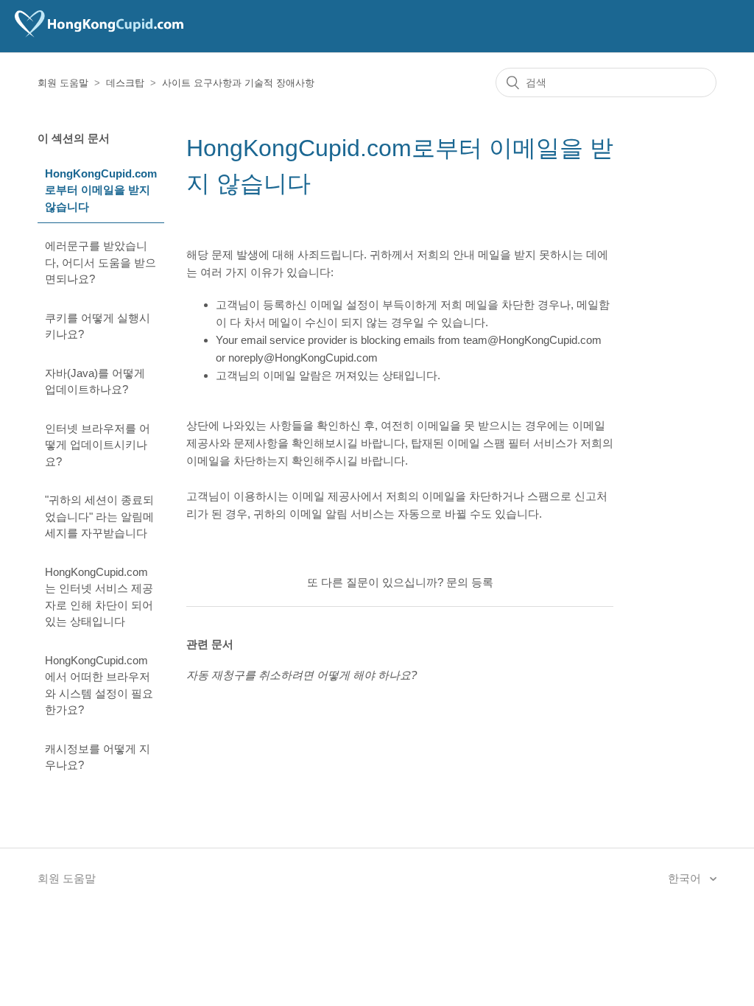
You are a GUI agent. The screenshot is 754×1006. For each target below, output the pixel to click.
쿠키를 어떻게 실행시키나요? (97, 326)
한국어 (686, 878)
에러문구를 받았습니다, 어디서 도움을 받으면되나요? (100, 262)
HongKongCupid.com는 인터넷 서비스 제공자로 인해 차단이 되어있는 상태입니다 (99, 597)
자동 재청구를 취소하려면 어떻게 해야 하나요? (301, 675)
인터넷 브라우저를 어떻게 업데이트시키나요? (97, 445)
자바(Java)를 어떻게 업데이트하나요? (95, 381)
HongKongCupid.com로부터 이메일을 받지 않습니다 (101, 190)
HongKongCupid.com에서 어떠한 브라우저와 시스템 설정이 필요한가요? (99, 685)
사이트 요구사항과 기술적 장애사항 (238, 82)
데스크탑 (125, 82)
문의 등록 (469, 582)
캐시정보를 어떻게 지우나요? (97, 757)
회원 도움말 (63, 82)
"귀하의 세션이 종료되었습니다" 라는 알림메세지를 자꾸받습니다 (99, 516)
